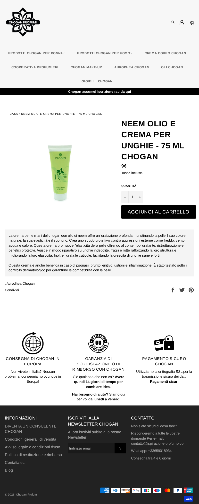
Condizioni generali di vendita (30, 439)
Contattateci (15, 462)
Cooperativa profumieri (34, 67)
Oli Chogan (172, 67)
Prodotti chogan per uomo (103, 53)
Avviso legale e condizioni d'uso (32, 447)
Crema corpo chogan (165, 53)
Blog (9, 470)
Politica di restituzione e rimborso (33, 455)
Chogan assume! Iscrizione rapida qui (99, 91)
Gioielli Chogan (97, 81)
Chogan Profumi (27, 494)
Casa (14, 113)
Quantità (128, 186)
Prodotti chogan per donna (35, 53)
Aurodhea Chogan (131, 67)
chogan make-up (86, 67)
